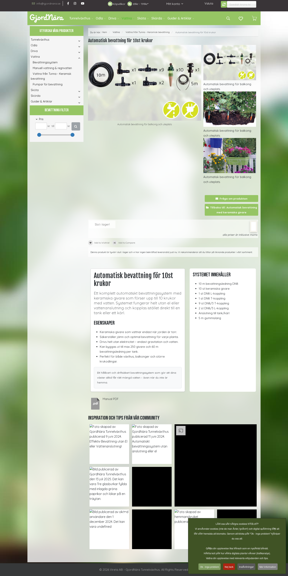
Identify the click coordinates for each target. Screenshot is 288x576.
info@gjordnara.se (48, 3)
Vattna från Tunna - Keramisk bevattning (51, 76)
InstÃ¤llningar (246, 566)
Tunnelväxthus (79, 18)
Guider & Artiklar (179, 18)
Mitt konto (173, 4)
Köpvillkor (119, 4)
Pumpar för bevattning (47, 84)
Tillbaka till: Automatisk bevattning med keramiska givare (233, 210)
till (53, 126)
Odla (99, 18)
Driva (112, 18)
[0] (254, 18)
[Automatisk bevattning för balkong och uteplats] (144, 83)
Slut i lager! (102, 224)
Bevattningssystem (45, 62)
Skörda (156, 18)
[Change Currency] (224, 4)
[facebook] (68, 3)
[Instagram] (75, 3)
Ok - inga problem (209, 566)
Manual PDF (111, 399)
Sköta (141, 18)
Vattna (127, 18)
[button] (73, 41)
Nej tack (229, 566)
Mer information (267, 566)
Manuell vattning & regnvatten (52, 68)
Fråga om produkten (233, 198)
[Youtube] (82, 3)
